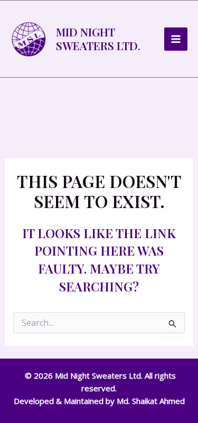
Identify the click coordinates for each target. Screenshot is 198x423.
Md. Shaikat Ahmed (151, 401)
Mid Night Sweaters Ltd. (98, 38)
